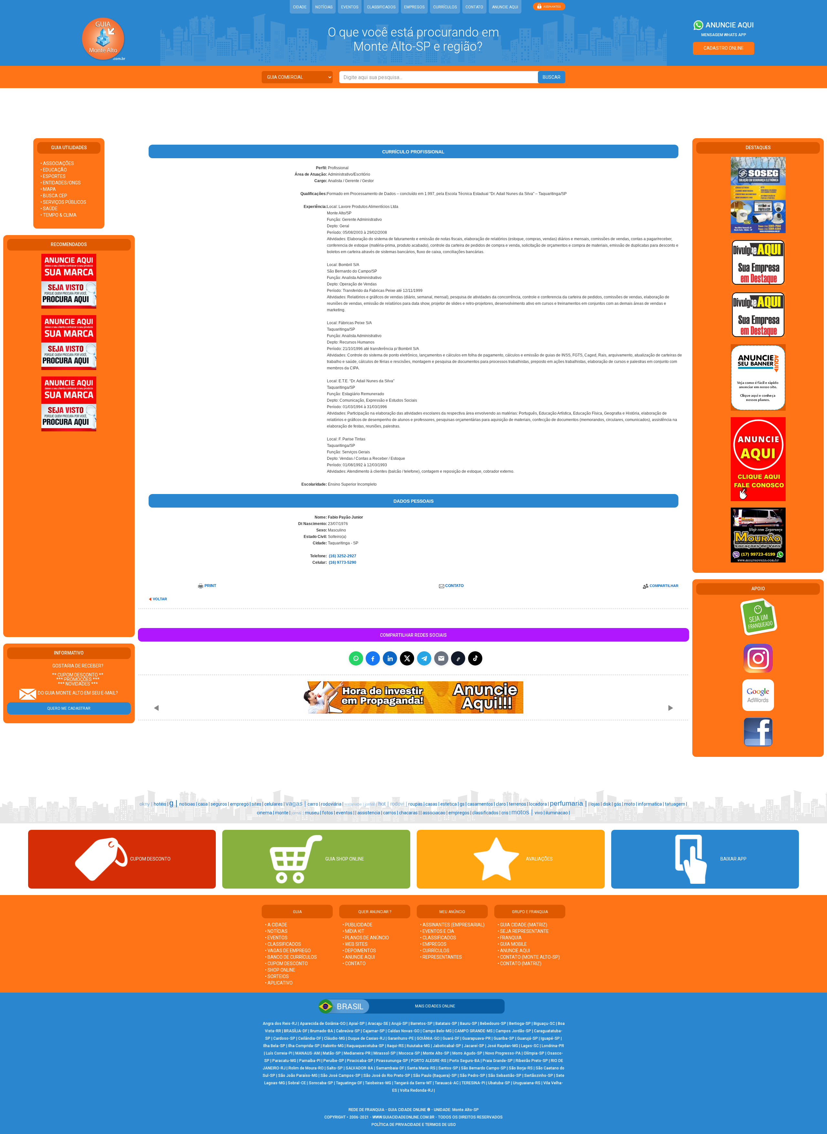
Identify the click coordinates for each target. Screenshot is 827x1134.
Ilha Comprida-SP (304, 1046)
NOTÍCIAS (323, 7)
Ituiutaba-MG (418, 1046)
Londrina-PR (553, 1046)
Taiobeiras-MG (378, 1083)
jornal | (371, 804)
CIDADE (300, 7)
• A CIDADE (276, 924)
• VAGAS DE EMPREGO (288, 950)
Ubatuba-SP (499, 1083)
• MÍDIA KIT (353, 931)
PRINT (210, 585)
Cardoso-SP (284, 1038)
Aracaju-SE (378, 1023)
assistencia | (370, 812)
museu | (313, 812)
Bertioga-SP (520, 1023)
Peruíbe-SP (333, 1060)
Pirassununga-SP (392, 1060)
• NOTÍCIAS (276, 931)
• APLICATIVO (279, 982)
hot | (384, 803)
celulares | (275, 804)
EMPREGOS (414, 7)
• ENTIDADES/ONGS (60, 182)
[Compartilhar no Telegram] (424, 658)
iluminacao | (558, 812)
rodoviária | (332, 804)
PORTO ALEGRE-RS (428, 1060)
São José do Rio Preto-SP (386, 1075)
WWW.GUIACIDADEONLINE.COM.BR (403, 1117)
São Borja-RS (521, 1068)
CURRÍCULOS (445, 7)
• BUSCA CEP (53, 195)
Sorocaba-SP (321, 1083)
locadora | (539, 804)
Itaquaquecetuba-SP (365, 1046)
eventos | (345, 812)
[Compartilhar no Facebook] (373, 658)
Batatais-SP (446, 1023)
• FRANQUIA (510, 937)
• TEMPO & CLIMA (58, 215)
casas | (432, 804)
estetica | (450, 804)
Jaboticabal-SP (447, 1046)
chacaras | (410, 812)
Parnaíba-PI (309, 1060)
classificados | (486, 812)
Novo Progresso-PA (503, 1053)
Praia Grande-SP (498, 1060)
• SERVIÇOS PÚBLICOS (63, 202)
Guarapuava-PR (476, 1038)
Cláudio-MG (334, 1038)
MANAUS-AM (307, 1053)
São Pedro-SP (472, 1075)
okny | (147, 804)
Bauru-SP (468, 1023)
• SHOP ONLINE (280, 970)
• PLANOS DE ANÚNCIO (365, 937)
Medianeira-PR (357, 1053)
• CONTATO (354, 963)
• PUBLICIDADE (357, 924)
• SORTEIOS (277, 976)
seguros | (220, 804)
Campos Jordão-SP (513, 1031)
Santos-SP (448, 1068)
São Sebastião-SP (504, 1075)
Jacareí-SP (474, 1046)
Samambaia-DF (390, 1068)
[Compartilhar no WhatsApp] (356, 658)
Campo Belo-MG (437, 1031)
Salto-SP (335, 1068)
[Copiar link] (458, 658)
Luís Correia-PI (279, 1053)
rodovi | (399, 804)
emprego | (241, 804)
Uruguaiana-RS (526, 1083)
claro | (502, 804)
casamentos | (481, 804)
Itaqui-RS (395, 1046)
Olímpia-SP (534, 1053)
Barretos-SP (422, 1023)
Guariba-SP (504, 1038)
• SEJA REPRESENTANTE (523, 931)
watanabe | (354, 804)
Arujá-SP (399, 1023)
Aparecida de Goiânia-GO (323, 1023)
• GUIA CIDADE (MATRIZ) (522, 924)
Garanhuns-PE (401, 1038)
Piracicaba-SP (360, 1060)
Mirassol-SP (384, 1053)
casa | (204, 804)
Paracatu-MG (284, 1060)
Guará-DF (451, 1038)
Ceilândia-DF (309, 1038)
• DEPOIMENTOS (359, 950)
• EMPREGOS (433, 944)
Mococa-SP (409, 1053)
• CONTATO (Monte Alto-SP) (528, 957)
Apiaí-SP (357, 1023)
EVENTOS (349, 7)
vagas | (297, 803)
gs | (463, 804)
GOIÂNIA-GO (428, 1038)
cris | (506, 812)
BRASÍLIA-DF (295, 1031)
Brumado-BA (321, 1031)
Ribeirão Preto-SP (532, 1060)
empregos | (460, 812)
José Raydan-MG (502, 1046)
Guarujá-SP (527, 1038)
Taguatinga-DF (349, 1083)
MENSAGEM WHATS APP (723, 35)
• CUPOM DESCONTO (286, 963)
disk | (608, 804)
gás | (619, 804)
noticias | (188, 804)
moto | (631, 804)
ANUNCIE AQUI (505, 7)
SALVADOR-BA (359, 1068)
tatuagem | (676, 804)
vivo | (540, 812)
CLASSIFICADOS (381, 7)
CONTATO (474, 7)
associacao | (435, 812)
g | (174, 803)
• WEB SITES (355, 944)
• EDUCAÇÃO (53, 169)
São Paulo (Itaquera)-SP (435, 1075)
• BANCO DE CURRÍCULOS (291, 957)
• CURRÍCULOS (434, 950)
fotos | (329, 812)
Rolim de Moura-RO (306, 1068)
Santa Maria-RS (421, 1068)
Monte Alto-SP (436, 1053)
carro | (314, 804)
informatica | (651, 804)
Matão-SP (332, 1053)
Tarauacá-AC (447, 1083)
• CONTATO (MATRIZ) (519, 963)
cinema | (266, 812)
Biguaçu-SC (544, 1023)
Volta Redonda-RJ (416, 1090)
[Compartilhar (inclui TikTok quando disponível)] (475, 658)
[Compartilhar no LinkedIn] (390, 658)
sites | (258, 804)
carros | (391, 812)
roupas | (416, 804)
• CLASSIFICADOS (283, 944)
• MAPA (48, 189)
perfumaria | (569, 803)
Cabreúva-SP (348, 1031)
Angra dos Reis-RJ (280, 1023)
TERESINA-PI (473, 1083)
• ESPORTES (53, 176)
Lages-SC (530, 1046)
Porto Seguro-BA (464, 1060)
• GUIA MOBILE (512, 944)
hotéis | (161, 804)
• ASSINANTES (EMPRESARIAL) (452, 924)
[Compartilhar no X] (407, 658)
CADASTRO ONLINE (724, 48)
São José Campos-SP (340, 1075)
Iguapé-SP (550, 1038)
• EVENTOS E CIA (437, 931)
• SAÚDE (49, 208)
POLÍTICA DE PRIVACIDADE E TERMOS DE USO (414, 1124)
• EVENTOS (276, 937)
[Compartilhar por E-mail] (441, 658)
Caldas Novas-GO (404, 1031)
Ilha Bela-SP (274, 1046)
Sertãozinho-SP (538, 1075)
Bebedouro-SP (493, 1023)
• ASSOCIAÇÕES (57, 163)
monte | (283, 812)
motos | (523, 812)
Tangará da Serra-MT (413, 1083)
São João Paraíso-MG (298, 1075)
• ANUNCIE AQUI (358, 957)
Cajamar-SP (374, 1031)
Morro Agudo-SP (467, 1053)
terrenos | (519, 804)
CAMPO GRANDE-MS (474, 1031)
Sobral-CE (297, 1083)
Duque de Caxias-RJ (366, 1038)
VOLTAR (160, 599)
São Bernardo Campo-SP (483, 1068)
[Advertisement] (413, 109)
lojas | (597, 804)
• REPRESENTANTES (441, 957)
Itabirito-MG (333, 1046)
